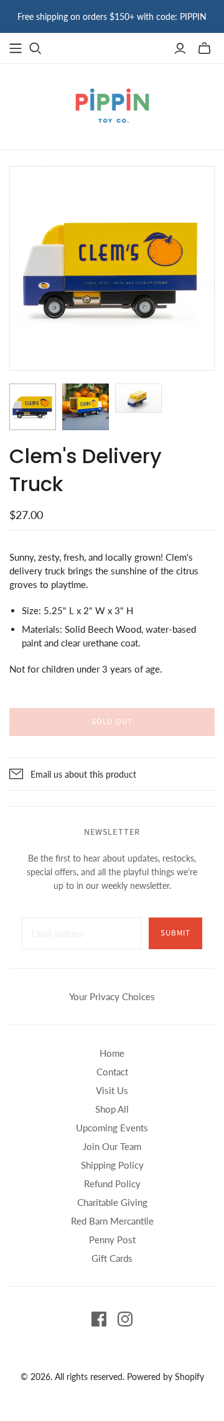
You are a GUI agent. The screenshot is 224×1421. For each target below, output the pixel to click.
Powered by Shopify (165, 1376)
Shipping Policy (112, 1164)
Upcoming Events (112, 1127)
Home (112, 1053)
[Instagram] (125, 1319)
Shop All (112, 1109)
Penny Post (112, 1239)
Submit (175, 933)
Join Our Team (112, 1146)
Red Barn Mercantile (112, 1220)
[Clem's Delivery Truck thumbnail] (32, 407)
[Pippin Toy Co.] (112, 104)
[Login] (180, 48)
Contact (112, 1071)
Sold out (111, 721)
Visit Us (112, 1090)
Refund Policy (112, 1183)
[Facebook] (98, 1319)
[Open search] (35, 48)
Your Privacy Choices (112, 996)
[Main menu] (15, 48)
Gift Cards (112, 1258)
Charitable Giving (112, 1202)
